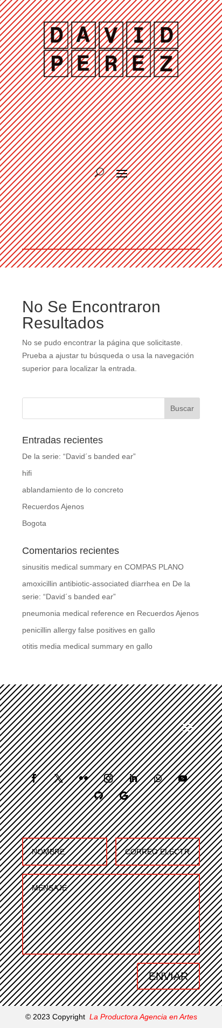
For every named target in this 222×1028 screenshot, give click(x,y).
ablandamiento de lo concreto (72, 489)
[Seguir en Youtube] (182, 778)
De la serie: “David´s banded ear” (79, 456)
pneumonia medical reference (73, 613)
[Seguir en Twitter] (58, 778)
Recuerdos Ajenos (53, 506)
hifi (27, 473)
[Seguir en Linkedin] (133, 778)
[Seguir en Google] (123, 795)
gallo (147, 630)
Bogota (34, 523)
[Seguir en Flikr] (83, 778)
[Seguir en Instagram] (108, 778)
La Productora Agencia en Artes (143, 1016)
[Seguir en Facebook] (34, 778)
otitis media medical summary (72, 646)
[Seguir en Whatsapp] (157, 778)
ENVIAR (168, 976)
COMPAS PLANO (154, 567)
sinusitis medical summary (67, 567)
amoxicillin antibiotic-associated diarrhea (90, 583)
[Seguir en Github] (98, 795)
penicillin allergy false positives (74, 630)
